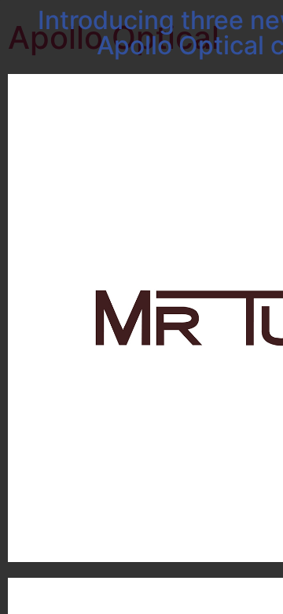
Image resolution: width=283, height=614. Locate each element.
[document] (141, 307)
